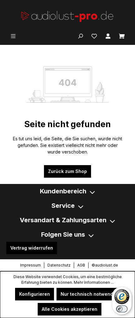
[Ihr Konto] (108, 35)
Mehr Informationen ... (94, 282)
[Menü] (13, 35)
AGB (81, 265)
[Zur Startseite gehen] (67, 16)
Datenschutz (59, 265)
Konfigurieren (34, 294)
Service (63, 205)
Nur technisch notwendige (90, 294)
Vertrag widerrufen (31, 248)
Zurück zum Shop (67, 171)
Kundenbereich (63, 191)
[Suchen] (80, 35)
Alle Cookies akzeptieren (69, 309)
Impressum (30, 265)
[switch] (121, 308)
